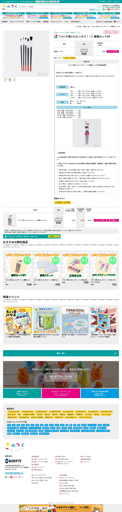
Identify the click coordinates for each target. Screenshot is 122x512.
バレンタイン (92, 425)
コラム (66, 22)
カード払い (40, 1)
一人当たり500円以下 (103, 430)
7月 (37, 425)
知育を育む (25, 433)
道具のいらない (44, 433)
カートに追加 (112, 51)
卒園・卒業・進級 (13, 428)
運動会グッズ (49, 417)
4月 (23, 425)
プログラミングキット (85, 417)
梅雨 (58, 428)
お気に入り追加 (112, 32)
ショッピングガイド (39, 475)
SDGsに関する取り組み (68, 488)
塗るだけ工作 (11, 414)
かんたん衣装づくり (71, 417)
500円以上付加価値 (31, 430)
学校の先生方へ (76, 22)
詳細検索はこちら (94, 9)
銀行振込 (47, 1)
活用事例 (46, 22)
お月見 (86, 428)
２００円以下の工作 (27, 411)
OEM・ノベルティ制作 (40, 462)
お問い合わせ (22, 393)
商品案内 (5, 22)
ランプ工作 (88, 414)
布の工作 (96, 414)
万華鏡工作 (79, 414)
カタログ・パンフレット (61, 393)
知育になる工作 (12, 417)
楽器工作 (62, 414)
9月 (46, 425)
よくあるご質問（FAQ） (41, 480)
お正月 (84, 425)
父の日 (64, 428)
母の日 (53, 428)
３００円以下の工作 (41, 411)
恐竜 (9, 433)
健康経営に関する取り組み (69, 491)
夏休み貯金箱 (77, 428)
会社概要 (102, 1)
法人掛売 (55, 1)
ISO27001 (64, 483)
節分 (99, 425)
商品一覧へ (61, 353)
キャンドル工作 (106, 414)
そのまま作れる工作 (106, 411)
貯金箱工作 (71, 414)
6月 (32, 425)
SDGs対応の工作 (24, 417)
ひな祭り (106, 425)
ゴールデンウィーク (35, 428)
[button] (117, 269)
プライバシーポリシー (68, 478)
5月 (28, 425)
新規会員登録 (86, 459)
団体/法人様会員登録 (99, 393)
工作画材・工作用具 (69, 58)
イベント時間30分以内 (51, 430)
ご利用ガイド (110, 1)
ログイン (101, 22)
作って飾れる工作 (93, 411)
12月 (62, 425)
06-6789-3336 (61, 377)
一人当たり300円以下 (88, 430)
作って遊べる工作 (68, 411)
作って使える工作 (81, 411)
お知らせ (36, 483)
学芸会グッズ (59, 417)
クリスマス (20, 430)
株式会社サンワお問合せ (111, 5)
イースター (24, 428)
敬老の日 (92, 428)
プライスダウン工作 (13, 411)
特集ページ (16, 433)
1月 (9, 425)
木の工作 (39, 414)
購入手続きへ (112, 220)
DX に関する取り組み (68, 486)
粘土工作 (47, 414)
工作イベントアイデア (17, 22)
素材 (19, 414)
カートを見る (86, 456)
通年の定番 (34, 433)
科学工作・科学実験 (37, 417)
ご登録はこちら (53, 236)
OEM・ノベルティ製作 (33, 22)
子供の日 (45, 428)
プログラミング (75, 430)
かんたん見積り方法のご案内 (42, 478)
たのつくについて (56, 22)
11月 (56, 425)
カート (118, 21)
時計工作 (54, 414)
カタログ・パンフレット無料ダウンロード (65, 463)
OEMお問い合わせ (63, 459)
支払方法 (117, 1)
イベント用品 (64, 430)
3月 (18, 425)
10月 (51, 425)
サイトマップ (65, 494)
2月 (14, 425)
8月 (42, 425)
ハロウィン (11, 430)
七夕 (70, 428)
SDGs (41, 430)
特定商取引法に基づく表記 (69, 480)
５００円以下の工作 (55, 411)
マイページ (85, 462)
